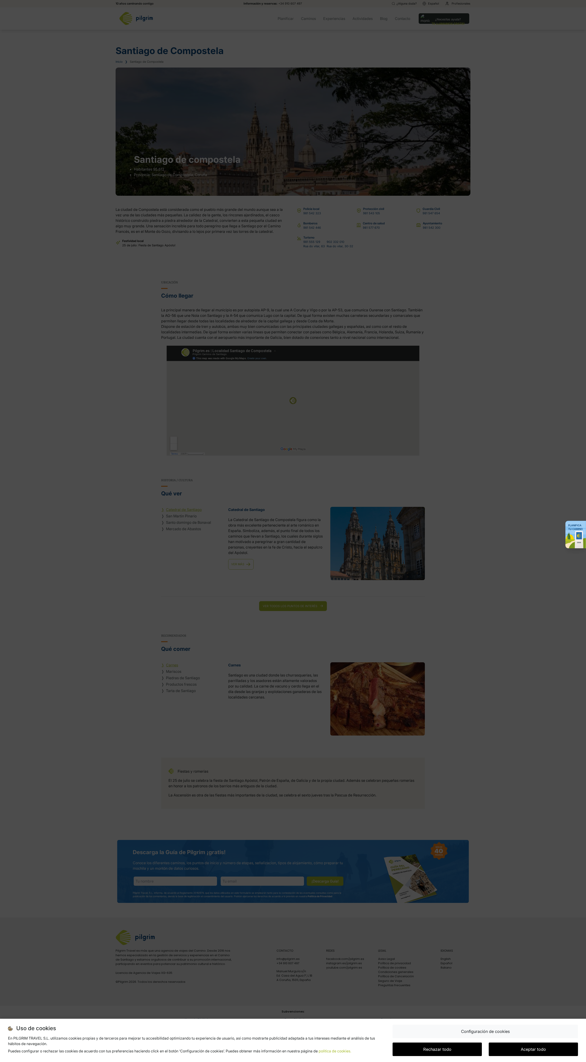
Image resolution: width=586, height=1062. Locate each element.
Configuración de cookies (485, 1031)
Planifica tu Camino (575, 527)
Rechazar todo (437, 1049)
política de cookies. (335, 1051)
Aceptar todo (533, 1049)
